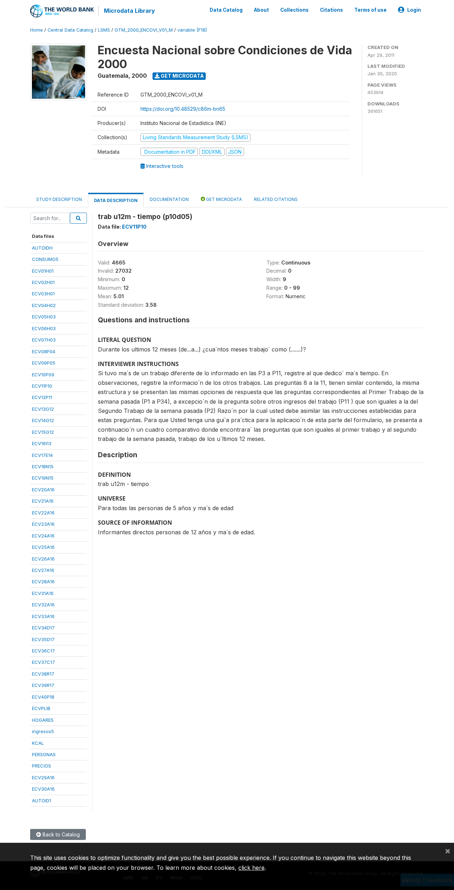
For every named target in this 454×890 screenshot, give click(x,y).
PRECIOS (41, 766)
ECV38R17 (43, 674)
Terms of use (370, 10)
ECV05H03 (44, 317)
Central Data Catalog (70, 30)
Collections (294, 10)
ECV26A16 (43, 559)
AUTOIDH (42, 248)
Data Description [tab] (116, 200)
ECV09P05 (43, 363)
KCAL (38, 743)
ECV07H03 (44, 340)
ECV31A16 (43, 593)
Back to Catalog (60, 834)
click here (251, 867)
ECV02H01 (43, 282)
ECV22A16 (43, 512)
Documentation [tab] (169, 199)
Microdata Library (129, 10)
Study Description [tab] (59, 199)
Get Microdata (182, 76)
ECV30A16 (43, 789)
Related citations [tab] (276, 199)
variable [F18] (192, 30)
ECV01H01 (43, 271)
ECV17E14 (42, 455)
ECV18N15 (43, 466)
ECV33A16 (43, 616)
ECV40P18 (43, 697)
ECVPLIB (41, 708)
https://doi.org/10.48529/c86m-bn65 (182, 109)
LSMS (104, 30)
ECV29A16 (43, 777)
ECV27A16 (43, 570)
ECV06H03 (44, 328)
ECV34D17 (43, 627)
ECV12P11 (42, 397)
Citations (331, 10)
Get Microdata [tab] (223, 199)
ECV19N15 (43, 478)
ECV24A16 (43, 536)
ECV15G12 (43, 432)
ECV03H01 (43, 293)
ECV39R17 (43, 685)
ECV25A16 (43, 547)
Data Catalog (226, 10)
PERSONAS (44, 754)
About (261, 10)
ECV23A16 (43, 524)
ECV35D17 (43, 639)
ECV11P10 (42, 386)
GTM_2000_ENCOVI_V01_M (144, 30)
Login (414, 10)
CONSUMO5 (45, 259)
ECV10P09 (43, 374)
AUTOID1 (41, 800)
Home (36, 30)
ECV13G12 (43, 409)
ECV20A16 (43, 489)
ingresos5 (43, 731)
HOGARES (43, 720)
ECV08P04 (43, 351)
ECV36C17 (43, 651)
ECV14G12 (43, 420)
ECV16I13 (41, 443)
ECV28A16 (43, 581)
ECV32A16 (43, 604)
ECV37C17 (43, 662)
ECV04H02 (44, 305)
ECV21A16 (43, 501)
